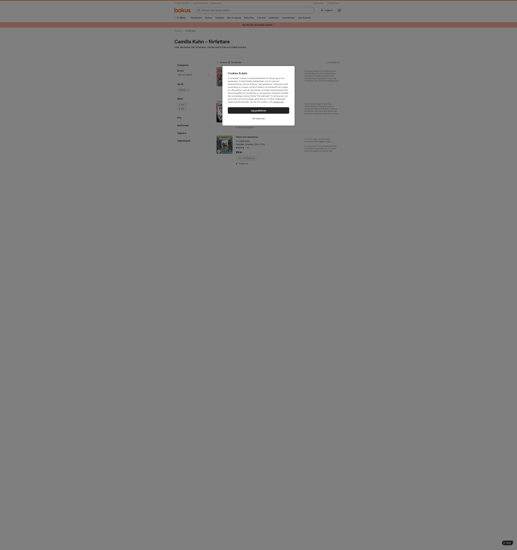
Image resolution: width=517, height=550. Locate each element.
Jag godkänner (258, 110)
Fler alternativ (258, 118)
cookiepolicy (278, 102)
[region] (258, 96)
